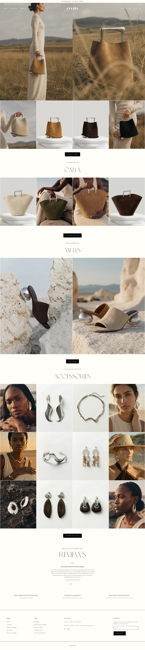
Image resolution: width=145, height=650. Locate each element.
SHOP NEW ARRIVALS (72, 235)
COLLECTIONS (13, 8)
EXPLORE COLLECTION (72, 535)
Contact (9, 624)
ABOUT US (22, 8)
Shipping (36, 622)
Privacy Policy (38, 630)
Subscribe (119, 633)
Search (135, 9)
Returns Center (38, 627)
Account (129, 9)
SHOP (5, 8)
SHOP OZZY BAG (72, 154)
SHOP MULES (72, 361)
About (8, 622)
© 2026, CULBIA (72, 645)
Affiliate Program (12, 627)
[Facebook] (64, 629)
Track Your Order (11, 633)
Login (139, 4)
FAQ (30, 8)
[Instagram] (68, 629)
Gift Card (9, 630)
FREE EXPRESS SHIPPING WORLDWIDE (13, 4)
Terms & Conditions (39, 633)
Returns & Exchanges (40, 624)
